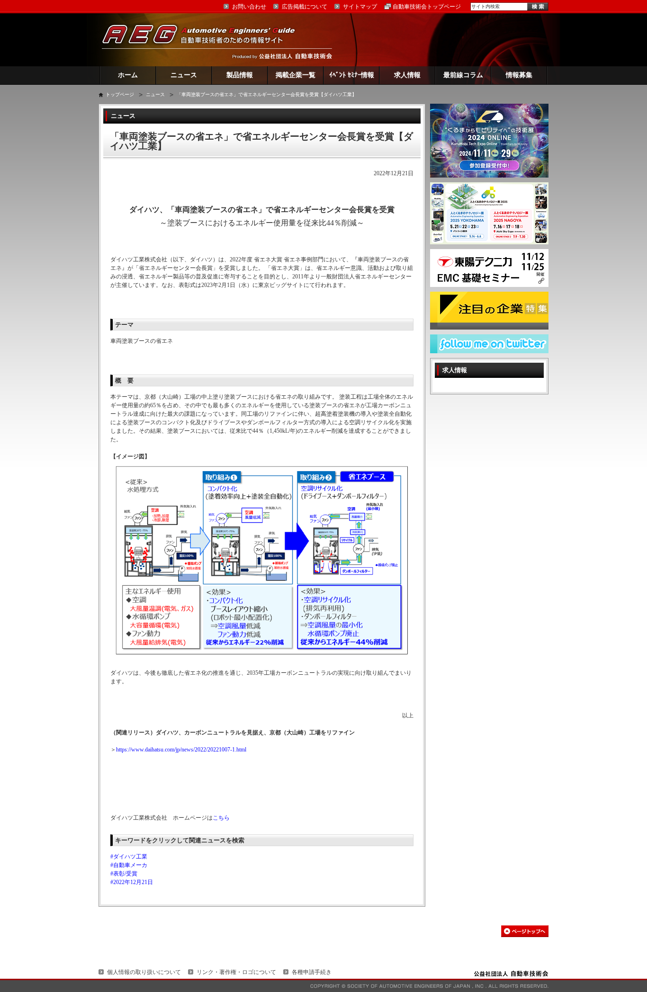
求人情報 (407, 75)
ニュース (184, 75)
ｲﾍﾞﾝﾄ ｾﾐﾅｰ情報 (351, 75)
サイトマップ (360, 6)
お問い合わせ (249, 6)
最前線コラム (463, 75)
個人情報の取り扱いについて (144, 972)
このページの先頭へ (524, 931)
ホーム (128, 75)
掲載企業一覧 (295, 75)
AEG (204, 40)
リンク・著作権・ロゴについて (236, 972)
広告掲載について (304, 6)
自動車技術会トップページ (427, 6)
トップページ (120, 94)
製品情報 (239, 75)
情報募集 (519, 75)
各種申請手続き (312, 972)
